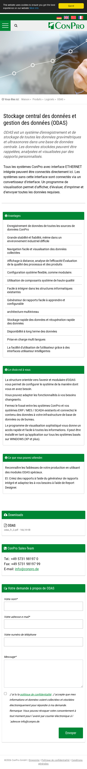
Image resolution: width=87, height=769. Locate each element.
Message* (10, 656)
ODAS (60, 99)
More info (34, 8)
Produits (37, 99)
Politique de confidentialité (55, 760)
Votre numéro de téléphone (20, 634)
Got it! (71, 5)
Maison (25, 99)
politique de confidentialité (35, 694)
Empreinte (34, 760)
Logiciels (49, 99)
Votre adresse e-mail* (17, 616)
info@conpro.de (27, 569)
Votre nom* (11, 599)
